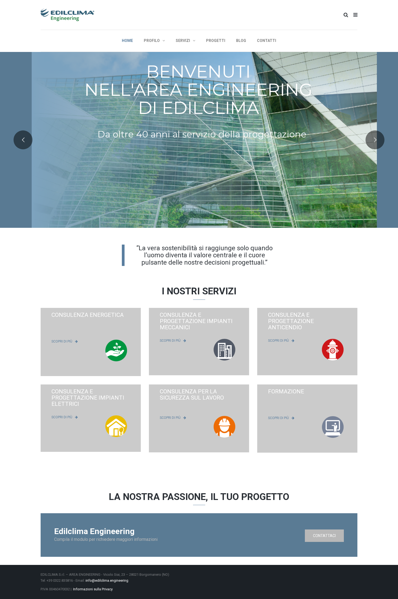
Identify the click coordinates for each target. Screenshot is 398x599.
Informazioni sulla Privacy (93, 589)
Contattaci (324, 536)
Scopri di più (61, 341)
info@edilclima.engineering (107, 580)
